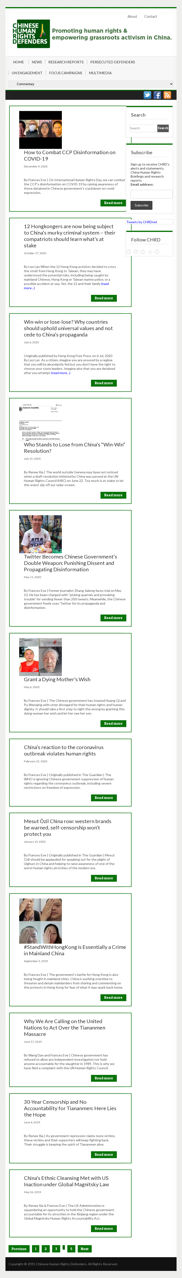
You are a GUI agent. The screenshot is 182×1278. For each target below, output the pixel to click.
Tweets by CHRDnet (141, 222)
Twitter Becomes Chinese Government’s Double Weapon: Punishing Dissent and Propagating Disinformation (70, 562)
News (37, 62)
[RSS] (167, 95)
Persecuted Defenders (112, 62)
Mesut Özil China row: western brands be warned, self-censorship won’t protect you (67, 827)
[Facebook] (157, 95)
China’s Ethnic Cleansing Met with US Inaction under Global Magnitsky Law (66, 1181)
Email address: (142, 184)
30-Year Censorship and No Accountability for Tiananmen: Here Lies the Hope (70, 1108)
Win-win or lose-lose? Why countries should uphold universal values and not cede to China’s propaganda (68, 328)
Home (18, 62)
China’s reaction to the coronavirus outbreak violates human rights (64, 750)
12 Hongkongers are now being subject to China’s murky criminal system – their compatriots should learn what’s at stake (69, 236)
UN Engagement (27, 73)
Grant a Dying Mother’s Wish (57, 679)
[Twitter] (147, 95)
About (132, 16)
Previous (19, 1249)
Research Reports (66, 62)
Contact (150, 16)
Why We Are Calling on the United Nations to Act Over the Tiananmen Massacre (64, 1027)
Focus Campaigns (65, 73)
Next (85, 1249)
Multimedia (100, 73)
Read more (113, 203)
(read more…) (60, 373)
